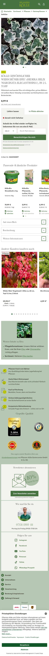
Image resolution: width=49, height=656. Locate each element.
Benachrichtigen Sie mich (24, 137)
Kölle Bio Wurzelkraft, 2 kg (11, 189)
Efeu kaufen (28, 356)
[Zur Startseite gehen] (24, 4)
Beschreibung (9, 230)
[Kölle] (24, 72)
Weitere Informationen (13, 238)
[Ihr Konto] (43, 4)
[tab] (36, 111)
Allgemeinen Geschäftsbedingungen (13, 145)
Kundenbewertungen (9, 457)
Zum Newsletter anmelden (24, 493)
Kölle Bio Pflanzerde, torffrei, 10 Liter (28, 190)
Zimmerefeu (35, 349)
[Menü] (4, 4)
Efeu (23, 349)
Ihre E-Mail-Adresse (27, 131)
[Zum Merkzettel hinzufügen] (43, 21)
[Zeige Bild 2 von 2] (25, 67)
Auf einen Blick (10, 222)
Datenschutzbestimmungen (11, 148)
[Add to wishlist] (33, 255)
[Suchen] (39, 4)
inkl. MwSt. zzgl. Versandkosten (11, 104)
